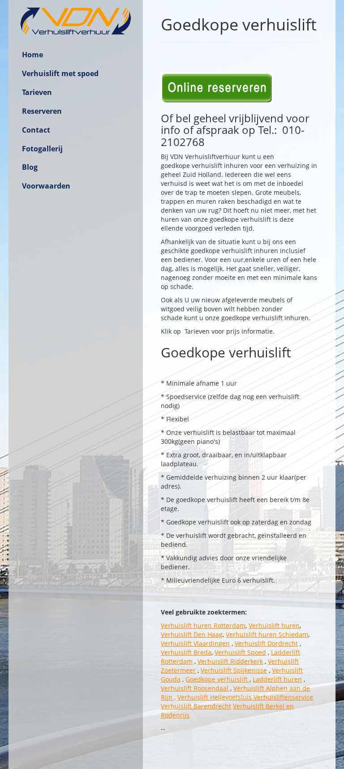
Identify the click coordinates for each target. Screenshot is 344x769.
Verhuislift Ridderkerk (230, 661)
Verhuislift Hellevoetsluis (215, 697)
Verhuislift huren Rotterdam (203, 625)
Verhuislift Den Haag (192, 634)
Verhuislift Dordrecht (266, 643)
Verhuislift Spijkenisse (234, 670)
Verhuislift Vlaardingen (195, 643)
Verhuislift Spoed (240, 652)
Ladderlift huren (277, 679)
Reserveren (42, 111)
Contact (36, 130)
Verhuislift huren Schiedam (267, 634)
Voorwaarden (46, 186)
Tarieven (37, 92)
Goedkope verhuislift (217, 679)
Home (32, 55)
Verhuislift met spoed (60, 73)
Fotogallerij (42, 149)
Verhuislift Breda (186, 652)
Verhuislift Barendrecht (196, 706)
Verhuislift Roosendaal (195, 688)
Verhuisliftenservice (283, 697)
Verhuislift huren (274, 625)
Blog (30, 167)
